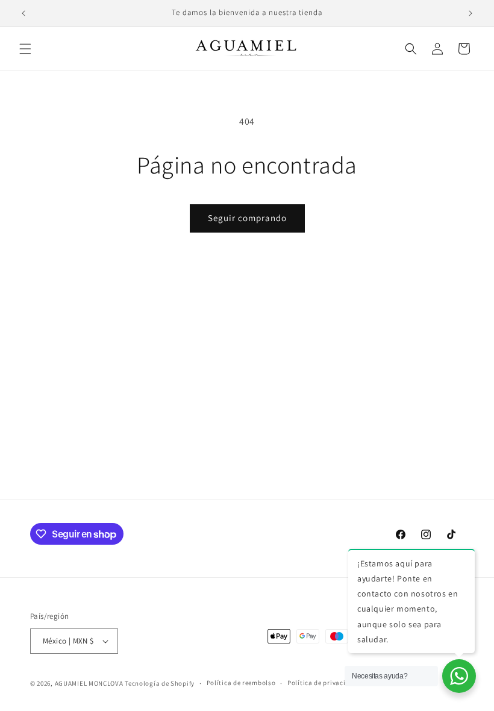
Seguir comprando (247, 218)
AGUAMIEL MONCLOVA (89, 683)
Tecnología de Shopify (160, 683)
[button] (25, 49)
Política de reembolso (241, 682)
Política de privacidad (322, 682)
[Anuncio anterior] (23, 13)
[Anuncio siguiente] (470, 13)
